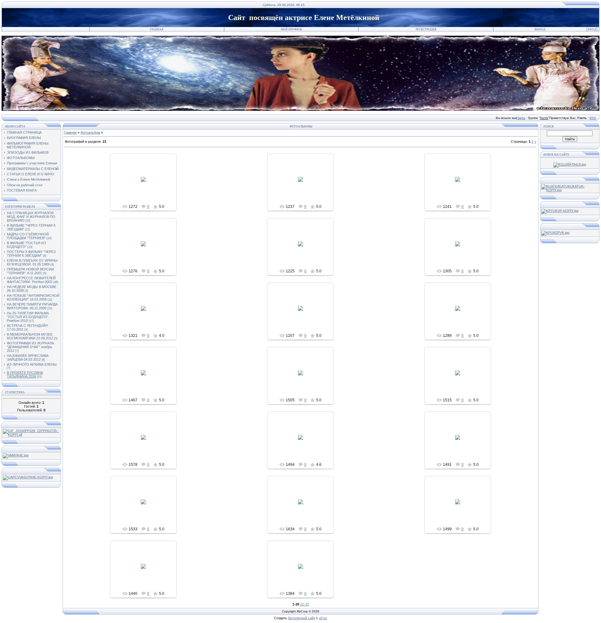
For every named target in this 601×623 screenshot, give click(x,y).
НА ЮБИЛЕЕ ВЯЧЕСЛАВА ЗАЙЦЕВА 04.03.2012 (28, 357)
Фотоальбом (90, 132)
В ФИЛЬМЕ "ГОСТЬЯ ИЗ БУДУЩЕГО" (26, 245)
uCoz (323, 618)
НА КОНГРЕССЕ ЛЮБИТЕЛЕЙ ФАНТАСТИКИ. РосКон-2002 (31, 280)
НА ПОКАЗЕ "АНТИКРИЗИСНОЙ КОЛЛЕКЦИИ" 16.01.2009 (33, 297)
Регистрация (426, 29)
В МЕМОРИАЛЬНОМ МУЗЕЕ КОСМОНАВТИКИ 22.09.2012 (30, 336)
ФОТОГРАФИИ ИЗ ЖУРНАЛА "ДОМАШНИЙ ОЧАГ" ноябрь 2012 (30, 347)
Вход (592, 29)
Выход (540, 29)
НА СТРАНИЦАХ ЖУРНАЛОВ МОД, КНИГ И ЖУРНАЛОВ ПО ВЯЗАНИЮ (31, 216)
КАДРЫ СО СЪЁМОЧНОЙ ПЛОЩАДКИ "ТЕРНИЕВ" (28, 236)
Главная (156, 29)
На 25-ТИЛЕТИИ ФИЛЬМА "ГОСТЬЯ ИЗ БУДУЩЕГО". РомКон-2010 (28, 316)
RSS (592, 118)
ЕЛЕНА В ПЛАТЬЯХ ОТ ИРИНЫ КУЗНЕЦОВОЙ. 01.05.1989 (32, 262)
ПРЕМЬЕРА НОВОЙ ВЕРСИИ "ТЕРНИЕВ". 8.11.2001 (30, 271)
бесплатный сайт (301, 618)
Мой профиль (291, 29)
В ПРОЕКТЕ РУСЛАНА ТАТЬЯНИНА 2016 (25, 374)
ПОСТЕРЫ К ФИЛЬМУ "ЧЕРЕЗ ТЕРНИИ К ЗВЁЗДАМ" (31, 253)
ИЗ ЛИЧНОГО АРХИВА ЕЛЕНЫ (32, 364)
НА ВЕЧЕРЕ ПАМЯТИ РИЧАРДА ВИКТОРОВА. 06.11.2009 (32, 306)
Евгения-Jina (146, 193)
